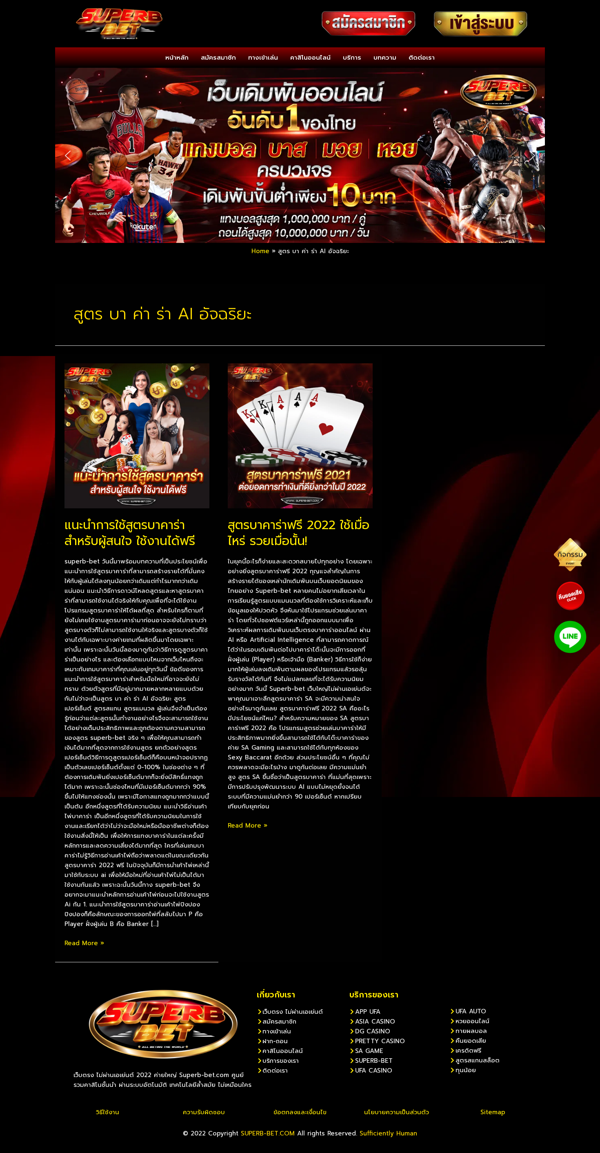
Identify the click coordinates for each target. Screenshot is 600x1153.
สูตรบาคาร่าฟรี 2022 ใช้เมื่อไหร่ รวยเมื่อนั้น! (298, 533)
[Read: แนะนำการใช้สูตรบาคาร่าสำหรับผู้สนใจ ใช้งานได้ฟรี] (136, 435)
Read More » (84, 943)
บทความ (384, 57)
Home (260, 251)
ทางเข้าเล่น (263, 57)
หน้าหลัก (177, 57)
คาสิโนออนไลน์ (310, 57)
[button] (67, 155)
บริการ (352, 57)
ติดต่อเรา (422, 57)
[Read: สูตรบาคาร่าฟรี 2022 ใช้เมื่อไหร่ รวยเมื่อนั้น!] (300, 435)
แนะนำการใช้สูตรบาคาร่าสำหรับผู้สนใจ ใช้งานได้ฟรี (129, 533)
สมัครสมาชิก (218, 57)
